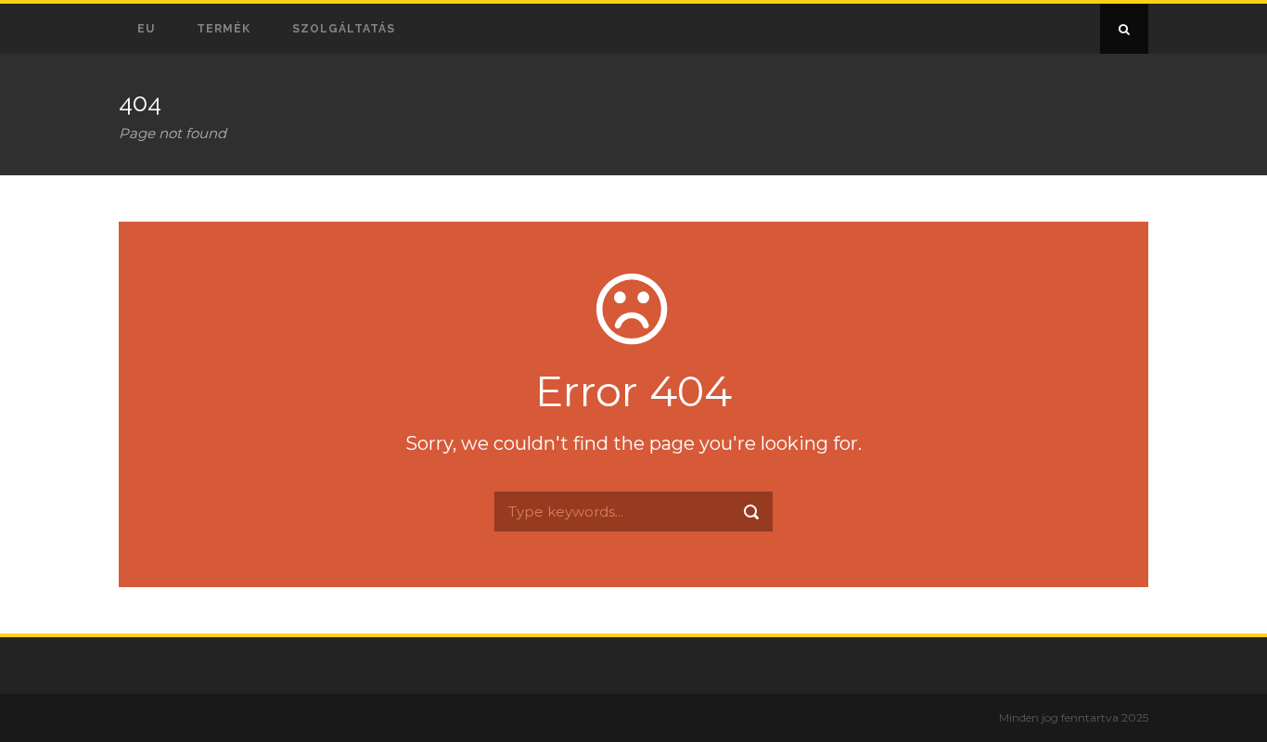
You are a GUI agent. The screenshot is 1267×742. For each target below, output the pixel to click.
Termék (223, 28)
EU (146, 28)
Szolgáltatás (343, 28)
